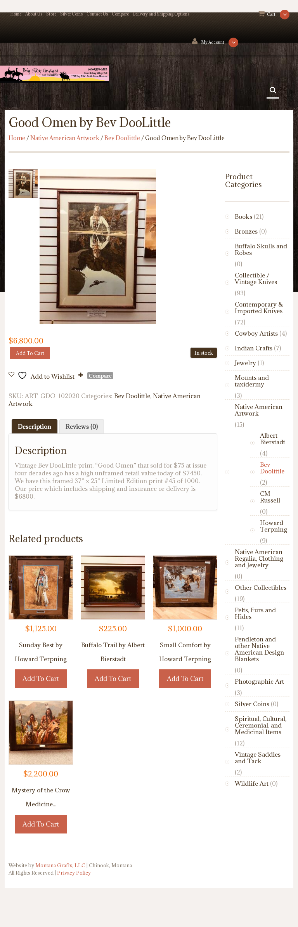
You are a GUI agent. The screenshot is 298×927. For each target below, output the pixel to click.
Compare (120, 14)
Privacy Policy (74, 873)
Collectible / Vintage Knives (256, 278)
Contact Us (97, 14)
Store (51, 14)
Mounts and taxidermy (252, 381)
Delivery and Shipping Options (161, 14)
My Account (212, 42)
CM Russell (270, 497)
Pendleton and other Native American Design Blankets (259, 649)
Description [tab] (34, 426)
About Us (33, 14)
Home (15, 14)
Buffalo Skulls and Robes (261, 249)
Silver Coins (71, 14)
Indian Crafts (253, 348)
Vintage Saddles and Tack (258, 757)
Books (243, 216)
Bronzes (246, 231)
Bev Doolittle (122, 138)
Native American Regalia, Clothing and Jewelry (259, 558)
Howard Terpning (273, 526)
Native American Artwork (64, 138)
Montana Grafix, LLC (60, 865)
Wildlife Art (252, 783)
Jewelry (245, 363)
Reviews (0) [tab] (82, 426)
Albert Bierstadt (272, 438)
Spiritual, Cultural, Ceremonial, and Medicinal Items (260, 725)
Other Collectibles (260, 587)
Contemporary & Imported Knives (259, 307)
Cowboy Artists (256, 333)
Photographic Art (259, 681)
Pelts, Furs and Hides (255, 613)
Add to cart (30, 353)
